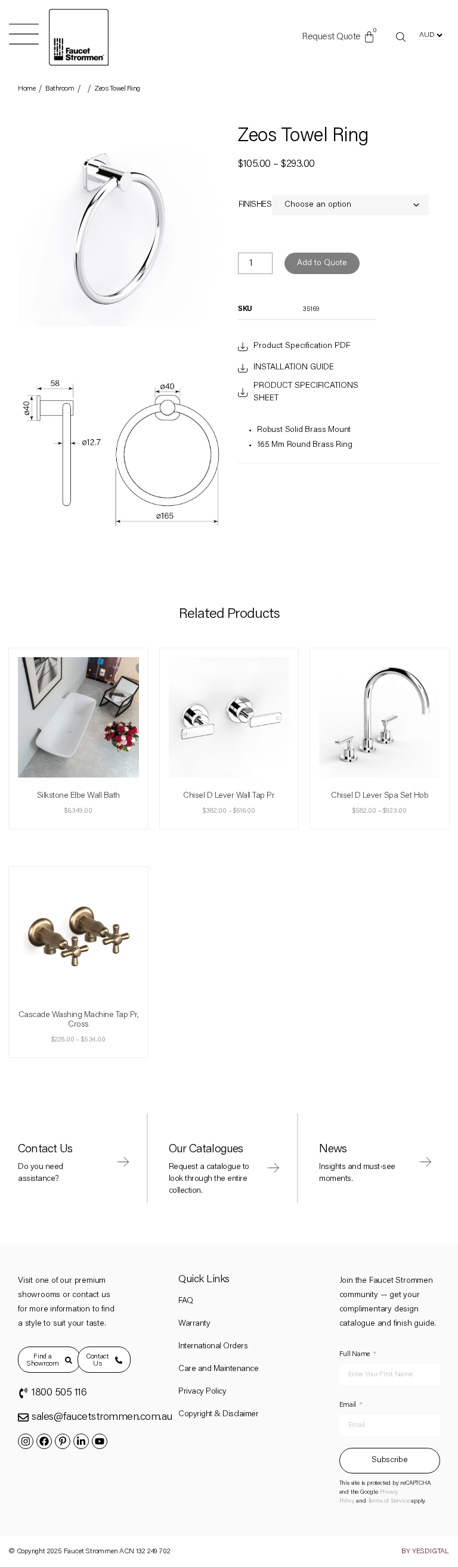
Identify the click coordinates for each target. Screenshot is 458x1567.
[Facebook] (44, 1441)
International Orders (212, 1346)
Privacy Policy (202, 1392)
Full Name (354, 1354)
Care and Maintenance (218, 1369)
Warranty (194, 1324)
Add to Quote (322, 263)
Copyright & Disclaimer (218, 1414)
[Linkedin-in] (81, 1441)
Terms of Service (389, 1501)
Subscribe (389, 1460)
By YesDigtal (425, 1551)
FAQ (185, 1301)
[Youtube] (99, 1441)
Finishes (255, 205)
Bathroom (59, 88)
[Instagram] (25, 1441)
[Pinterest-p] (62, 1441)
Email (348, 1405)
